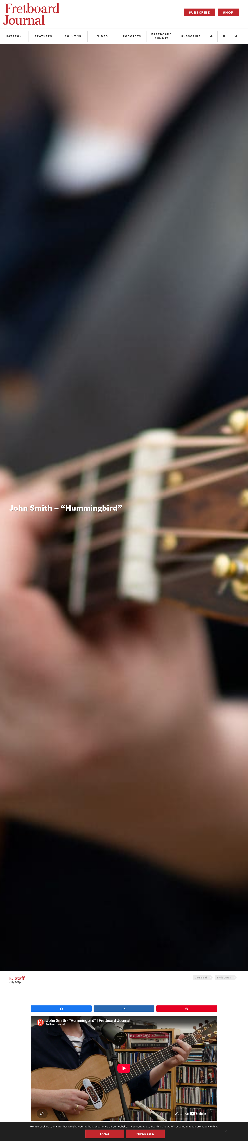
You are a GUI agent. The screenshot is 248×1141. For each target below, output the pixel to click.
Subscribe (199, 12)
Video (102, 36)
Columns (73, 36)
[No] (225, 1131)
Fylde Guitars (224, 977)
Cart (224, 36)
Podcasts (132, 36)
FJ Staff (17, 978)
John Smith (201, 977)
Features (43, 36)
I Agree (104, 1134)
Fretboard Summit (161, 36)
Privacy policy (145, 1134)
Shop (228, 12)
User (211, 36)
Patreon (14, 36)
